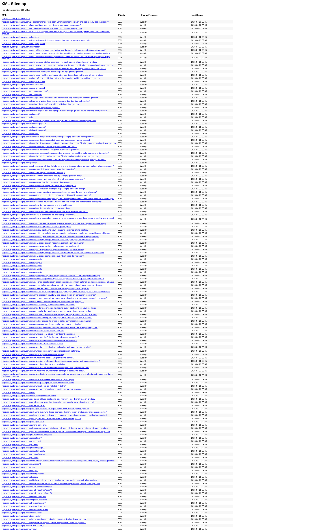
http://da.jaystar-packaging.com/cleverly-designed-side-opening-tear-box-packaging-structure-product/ (47, 40)
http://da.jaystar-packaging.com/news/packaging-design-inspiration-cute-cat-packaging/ (40, 246)
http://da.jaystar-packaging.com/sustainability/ (22, 513)
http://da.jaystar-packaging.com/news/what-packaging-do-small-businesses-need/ (38, 383)
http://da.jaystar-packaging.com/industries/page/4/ (24, 130)
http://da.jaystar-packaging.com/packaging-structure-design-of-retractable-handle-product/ (41, 418)
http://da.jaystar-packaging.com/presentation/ (22, 438)
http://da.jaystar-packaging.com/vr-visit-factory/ (23, 526)
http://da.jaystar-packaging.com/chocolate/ (20, 37)
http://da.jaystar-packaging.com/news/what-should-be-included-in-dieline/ (34, 386)
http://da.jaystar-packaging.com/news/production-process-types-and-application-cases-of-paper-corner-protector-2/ (53, 279)
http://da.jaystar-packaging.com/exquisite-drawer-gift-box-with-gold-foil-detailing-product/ (40, 104)
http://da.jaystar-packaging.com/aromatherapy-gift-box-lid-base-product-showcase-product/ (42, 28)
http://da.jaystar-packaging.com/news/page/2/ (22, 259)
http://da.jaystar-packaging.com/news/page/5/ (22, 269)
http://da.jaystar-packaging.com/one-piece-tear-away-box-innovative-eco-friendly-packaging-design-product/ (49, 402)
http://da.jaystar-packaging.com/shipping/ (20, 477)
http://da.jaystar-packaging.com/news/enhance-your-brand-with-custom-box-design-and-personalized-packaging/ (51, 202)
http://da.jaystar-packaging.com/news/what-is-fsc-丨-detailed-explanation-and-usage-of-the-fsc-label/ (46, 347)
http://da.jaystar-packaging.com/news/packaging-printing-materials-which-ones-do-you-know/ (43, 256)
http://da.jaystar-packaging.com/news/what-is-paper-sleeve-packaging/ (33, 354)
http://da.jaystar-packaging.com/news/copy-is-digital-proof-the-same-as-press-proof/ (39, 185)
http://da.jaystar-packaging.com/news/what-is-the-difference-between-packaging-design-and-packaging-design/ (51, 361)
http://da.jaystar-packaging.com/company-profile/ (23, 43)
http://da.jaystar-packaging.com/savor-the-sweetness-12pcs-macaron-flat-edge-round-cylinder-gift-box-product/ (51, 483)
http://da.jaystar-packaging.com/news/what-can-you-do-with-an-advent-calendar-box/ (39, 340)
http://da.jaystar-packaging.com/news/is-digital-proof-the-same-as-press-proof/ (36, 227)
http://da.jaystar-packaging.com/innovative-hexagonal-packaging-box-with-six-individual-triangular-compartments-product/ (55, 153)
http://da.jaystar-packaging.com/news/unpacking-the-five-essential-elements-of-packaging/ (41, 324)
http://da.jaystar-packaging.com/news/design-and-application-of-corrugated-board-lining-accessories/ (46, 195)
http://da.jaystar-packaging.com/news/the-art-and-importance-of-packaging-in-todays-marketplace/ (45, 288)
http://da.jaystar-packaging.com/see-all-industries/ (24, 496)
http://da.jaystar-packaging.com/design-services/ (23, 81)
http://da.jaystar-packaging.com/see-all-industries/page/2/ (27, 487)
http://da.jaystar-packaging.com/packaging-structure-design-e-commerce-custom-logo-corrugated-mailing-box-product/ (54, 415)
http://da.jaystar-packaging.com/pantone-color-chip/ (24, 425)
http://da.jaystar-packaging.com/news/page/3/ (22, 262)
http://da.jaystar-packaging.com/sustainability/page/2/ (25, 509)
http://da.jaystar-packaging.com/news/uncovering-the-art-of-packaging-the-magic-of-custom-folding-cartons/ (49, 314)
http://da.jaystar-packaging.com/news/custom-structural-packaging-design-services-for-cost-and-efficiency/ (49, 192)
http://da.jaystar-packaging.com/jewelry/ (19, 163)
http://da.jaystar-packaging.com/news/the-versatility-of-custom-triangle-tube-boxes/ (38, 305)
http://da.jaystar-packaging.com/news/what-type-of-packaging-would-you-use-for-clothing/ (41, 389)
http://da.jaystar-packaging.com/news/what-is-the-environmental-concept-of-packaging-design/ (43, 371)
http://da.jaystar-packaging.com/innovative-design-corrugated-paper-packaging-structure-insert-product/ (48, 137)
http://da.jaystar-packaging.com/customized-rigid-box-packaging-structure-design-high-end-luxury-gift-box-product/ (52, 75)
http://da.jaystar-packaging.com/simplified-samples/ (24, 500)
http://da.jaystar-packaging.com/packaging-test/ (23, 422)
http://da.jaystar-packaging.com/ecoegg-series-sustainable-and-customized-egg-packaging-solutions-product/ (50, 98)
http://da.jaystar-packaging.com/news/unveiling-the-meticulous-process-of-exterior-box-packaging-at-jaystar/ (50, 327)
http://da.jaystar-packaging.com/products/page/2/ (23, 448)
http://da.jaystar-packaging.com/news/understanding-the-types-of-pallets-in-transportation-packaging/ (46, 321)
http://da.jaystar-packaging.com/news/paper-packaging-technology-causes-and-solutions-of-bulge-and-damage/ (51, 275)
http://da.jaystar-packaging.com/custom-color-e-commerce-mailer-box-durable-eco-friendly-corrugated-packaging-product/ (56, 53)
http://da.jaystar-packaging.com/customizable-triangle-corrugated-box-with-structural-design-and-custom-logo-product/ (54, 68)
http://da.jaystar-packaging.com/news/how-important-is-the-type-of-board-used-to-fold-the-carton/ (45, 211)
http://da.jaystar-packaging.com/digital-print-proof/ (23, 88)
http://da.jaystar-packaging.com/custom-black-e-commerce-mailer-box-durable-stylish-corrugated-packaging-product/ (53, 50)
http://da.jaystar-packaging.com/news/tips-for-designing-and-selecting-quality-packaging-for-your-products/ (49, 308)
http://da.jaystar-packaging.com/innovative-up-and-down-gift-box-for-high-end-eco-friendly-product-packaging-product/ (54, 159)
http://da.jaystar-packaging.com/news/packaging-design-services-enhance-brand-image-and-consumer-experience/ (53, 253)
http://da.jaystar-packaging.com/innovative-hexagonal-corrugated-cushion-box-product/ (40, 150)
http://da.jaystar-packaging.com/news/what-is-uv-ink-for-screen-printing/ (33, 364)
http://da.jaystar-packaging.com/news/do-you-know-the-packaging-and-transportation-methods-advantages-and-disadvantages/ (58, 198)
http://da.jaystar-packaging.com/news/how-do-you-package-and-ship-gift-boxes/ (37, 205)
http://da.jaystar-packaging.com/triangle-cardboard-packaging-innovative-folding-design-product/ (44, 519)
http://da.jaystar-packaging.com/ (16, 19)
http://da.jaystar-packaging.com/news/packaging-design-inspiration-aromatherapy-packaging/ (43, 243)
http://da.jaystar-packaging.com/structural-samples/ (24, 506)
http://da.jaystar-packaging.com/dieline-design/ (22, 85)
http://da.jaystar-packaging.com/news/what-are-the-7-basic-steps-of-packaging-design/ (40, 337)
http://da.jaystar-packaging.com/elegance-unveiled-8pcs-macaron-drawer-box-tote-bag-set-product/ (46, 101)
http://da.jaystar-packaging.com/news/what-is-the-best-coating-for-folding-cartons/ (38, 358)
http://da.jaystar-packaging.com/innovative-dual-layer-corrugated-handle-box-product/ (39, 146)
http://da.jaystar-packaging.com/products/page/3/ (23, 451)
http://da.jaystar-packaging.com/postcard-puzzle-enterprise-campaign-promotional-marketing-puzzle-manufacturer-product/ (56, 431)
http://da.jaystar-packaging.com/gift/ (17, 117)
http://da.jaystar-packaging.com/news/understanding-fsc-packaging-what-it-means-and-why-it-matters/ (47, 318)
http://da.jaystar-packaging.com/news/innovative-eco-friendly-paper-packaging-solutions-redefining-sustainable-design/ (54, 223)
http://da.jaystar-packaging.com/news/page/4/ (22, 266)
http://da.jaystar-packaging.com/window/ (19, 529)
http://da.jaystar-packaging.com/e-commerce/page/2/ (25, 91)
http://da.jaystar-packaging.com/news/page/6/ (22, 272)
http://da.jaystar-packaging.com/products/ (20, 457)
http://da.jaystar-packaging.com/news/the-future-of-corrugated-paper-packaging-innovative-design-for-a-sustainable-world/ (56, 292)
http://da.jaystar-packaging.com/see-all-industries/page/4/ (27, 493)
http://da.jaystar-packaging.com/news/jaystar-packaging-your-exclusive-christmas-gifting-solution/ (45, 230)
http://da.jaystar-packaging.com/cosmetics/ (21, 47)
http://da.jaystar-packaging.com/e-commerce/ (22, 94)
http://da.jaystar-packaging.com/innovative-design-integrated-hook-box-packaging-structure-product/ (46, 140)
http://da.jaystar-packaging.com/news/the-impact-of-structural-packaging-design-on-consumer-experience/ (49, 295)
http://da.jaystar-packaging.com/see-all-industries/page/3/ (27, 490)
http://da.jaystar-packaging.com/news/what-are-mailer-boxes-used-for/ (33, 331)
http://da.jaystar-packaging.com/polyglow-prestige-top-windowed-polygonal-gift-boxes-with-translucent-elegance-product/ (55, 428)
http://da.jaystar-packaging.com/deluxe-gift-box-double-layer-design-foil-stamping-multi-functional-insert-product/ (51, 78)
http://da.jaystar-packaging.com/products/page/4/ (23, 454)
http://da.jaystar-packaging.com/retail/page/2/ (21, 464)
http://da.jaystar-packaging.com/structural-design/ (24, 503)
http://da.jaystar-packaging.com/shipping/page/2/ (23, 474)
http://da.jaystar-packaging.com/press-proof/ (21, 441)
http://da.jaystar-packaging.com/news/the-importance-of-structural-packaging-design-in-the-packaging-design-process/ (54, 298)
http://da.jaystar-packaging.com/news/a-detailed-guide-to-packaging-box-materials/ (38, 169)
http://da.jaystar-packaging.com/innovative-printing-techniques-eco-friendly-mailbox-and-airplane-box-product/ (50, 156)
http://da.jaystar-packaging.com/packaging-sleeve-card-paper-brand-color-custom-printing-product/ (45, 409)
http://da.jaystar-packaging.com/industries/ (20, 133)
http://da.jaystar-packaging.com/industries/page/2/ (24, 124)
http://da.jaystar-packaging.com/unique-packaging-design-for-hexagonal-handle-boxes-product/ (44, 522)
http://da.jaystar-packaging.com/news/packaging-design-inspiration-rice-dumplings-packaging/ (43, 249)
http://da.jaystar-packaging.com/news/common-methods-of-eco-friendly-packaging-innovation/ (43, 179)
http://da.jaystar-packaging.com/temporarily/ (21, 516)
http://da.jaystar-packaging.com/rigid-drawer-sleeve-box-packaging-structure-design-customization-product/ (49, 480)
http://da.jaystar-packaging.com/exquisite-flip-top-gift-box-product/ (31, 107)
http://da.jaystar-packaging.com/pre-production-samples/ (27, 435)
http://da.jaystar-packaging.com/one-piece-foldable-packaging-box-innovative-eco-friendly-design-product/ (48, 399)
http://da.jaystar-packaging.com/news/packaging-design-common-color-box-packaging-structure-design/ (48, 240)
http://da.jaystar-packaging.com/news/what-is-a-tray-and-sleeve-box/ (32, 344)
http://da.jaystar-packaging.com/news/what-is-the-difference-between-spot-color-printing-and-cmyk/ (45, 367)
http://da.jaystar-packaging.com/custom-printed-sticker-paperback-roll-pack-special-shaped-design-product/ (49, 62)
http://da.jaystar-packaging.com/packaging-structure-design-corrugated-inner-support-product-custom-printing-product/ (54, 412)
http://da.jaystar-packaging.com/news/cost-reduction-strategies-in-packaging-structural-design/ (43, 189)
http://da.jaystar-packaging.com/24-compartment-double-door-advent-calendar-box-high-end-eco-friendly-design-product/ (55, 22)
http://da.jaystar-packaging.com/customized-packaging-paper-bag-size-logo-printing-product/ (42, 72)
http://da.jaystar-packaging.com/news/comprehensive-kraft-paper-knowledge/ (36, 182)
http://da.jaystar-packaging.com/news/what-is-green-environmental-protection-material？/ (41, 351)
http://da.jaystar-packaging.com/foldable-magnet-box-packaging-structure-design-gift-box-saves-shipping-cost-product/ (54, 111)
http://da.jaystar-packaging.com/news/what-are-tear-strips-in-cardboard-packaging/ (38, 334)
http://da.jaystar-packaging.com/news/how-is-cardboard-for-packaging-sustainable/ (38, 215)
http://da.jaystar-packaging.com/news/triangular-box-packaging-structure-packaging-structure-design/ (46, 311)
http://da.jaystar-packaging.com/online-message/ (23, 405)
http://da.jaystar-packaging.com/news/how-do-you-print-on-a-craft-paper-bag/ (36, 208)
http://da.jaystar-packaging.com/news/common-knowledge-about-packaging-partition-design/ (42, 176)
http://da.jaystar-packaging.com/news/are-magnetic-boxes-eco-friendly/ (33, 172)
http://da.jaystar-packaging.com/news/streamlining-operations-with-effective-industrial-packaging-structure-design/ (52, 285)
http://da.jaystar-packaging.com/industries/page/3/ (24, 127)
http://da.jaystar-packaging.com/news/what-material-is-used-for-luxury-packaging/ (38, 379)
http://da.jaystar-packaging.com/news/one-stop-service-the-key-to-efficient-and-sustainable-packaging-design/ (50, 236)
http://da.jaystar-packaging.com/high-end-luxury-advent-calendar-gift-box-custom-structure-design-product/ (49, 120)
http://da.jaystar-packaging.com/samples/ (20, 470)
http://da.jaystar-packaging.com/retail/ (18, 467)
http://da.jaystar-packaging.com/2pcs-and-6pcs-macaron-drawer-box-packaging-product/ (41, 25)
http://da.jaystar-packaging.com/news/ (18, 392)
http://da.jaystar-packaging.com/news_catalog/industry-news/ (29, 396)
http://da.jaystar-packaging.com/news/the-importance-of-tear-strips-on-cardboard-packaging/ (43, 301)
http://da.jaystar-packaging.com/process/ (20, 444)
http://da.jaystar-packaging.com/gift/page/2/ (21, 114)
